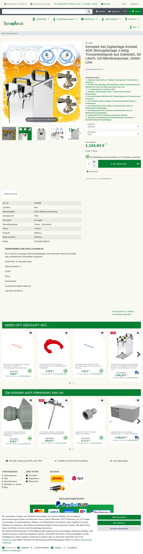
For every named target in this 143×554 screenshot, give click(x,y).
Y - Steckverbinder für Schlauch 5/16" (101, 89)
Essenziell (11, 547)
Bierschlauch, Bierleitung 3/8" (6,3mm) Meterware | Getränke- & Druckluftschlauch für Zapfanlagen (16, 366)
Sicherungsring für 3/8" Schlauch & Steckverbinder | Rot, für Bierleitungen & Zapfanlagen (52, 366)
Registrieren (34, 478)
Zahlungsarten (10, 475)
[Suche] (88, 11)
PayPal (58, 547)
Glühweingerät (112, 19)
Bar (135, 27)
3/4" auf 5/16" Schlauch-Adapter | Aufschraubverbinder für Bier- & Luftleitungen (15, 433)
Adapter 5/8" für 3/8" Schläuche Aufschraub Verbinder (107, 115)
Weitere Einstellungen (11, 550)
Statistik (25, 547)
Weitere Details (11, 194)
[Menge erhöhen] (94, 162)
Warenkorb (33, 481)
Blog (6, 487)
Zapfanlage (41, 19)
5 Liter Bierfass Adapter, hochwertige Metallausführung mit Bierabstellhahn (51, 433)
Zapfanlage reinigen (66, 19)
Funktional (72, 547)
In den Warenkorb (119, 164)
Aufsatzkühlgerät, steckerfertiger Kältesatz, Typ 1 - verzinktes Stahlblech (124, 433)
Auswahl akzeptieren (119, 528)
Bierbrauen (90, 19)
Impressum (7, 540)
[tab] (11, 194)
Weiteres (132, 19)
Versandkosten (106, 178)
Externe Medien (42, 547)
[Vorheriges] (4, 83)
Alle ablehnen (119, 523)
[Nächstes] (79, 83)
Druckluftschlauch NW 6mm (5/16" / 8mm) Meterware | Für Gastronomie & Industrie (88, 366)
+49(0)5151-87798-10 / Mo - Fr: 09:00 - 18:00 (76, 4)
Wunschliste (93, 172)
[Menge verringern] (94, 166)
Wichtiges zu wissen (13, 484)
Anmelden (33, 475)
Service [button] (134, 4)
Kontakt (106, 4)
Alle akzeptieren (119, 517)
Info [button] (123, 4)
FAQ (6, 478)
